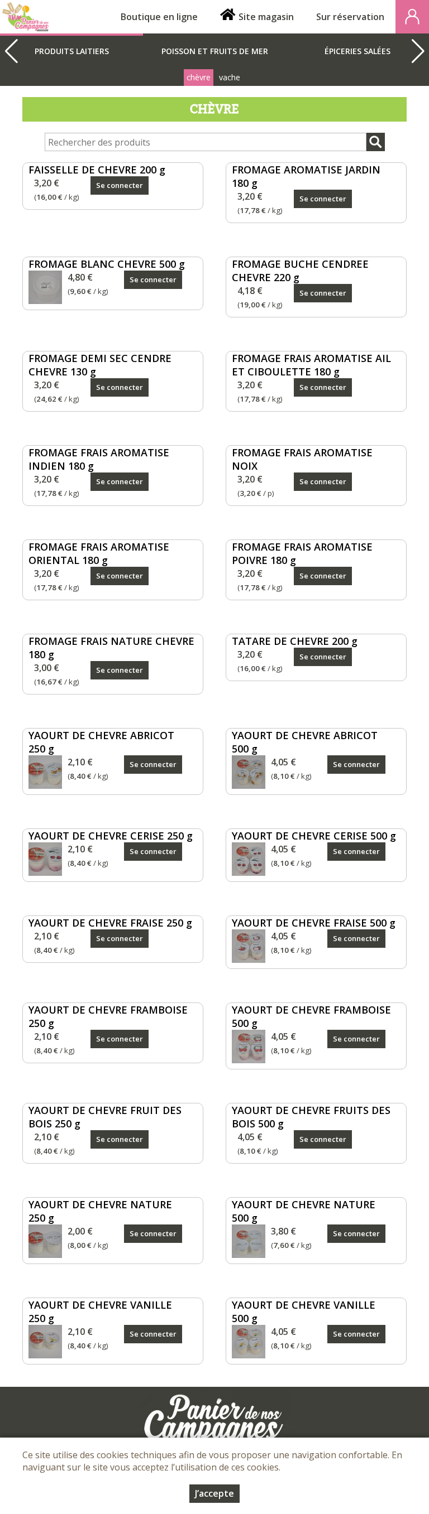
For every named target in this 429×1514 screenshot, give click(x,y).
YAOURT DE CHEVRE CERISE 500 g (314, 835)
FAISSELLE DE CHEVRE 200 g (96, 169)
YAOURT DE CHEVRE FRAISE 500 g (313, 922)
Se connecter (119, 185)
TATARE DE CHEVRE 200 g (295, 641)
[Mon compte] (412, 16)
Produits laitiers (72, 51)
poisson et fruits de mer (214, 51)
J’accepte (214, 1493)
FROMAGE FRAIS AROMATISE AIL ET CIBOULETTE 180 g (311, 364)
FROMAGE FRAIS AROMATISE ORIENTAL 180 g (98, 553)
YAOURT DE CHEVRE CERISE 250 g (110, 835)
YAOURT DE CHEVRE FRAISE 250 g (110, 922)
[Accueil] (25, 16)
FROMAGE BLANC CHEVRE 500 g (106, 264)
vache (229, 77)
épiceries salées (357, 51)
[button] (418, 51)
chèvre (199, 77)
